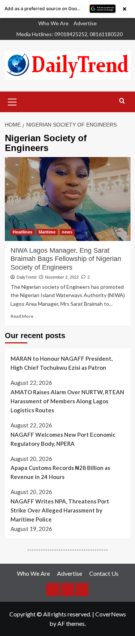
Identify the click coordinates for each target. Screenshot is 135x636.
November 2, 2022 (62, 277)
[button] (12, 101)
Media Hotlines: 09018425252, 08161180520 (69, 34)
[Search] (122, 101)
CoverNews (110, 614)
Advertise (85, 23)
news (67, 232)
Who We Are (53, 23)
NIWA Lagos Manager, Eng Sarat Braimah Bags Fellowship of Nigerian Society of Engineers (65, 259)
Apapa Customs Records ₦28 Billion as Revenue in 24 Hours (60, 472)
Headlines (22, 232)
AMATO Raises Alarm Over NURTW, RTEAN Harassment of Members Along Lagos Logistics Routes (67, 401)
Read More (21, 316)
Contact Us (103, 573)
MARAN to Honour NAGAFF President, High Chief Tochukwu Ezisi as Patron (61, 363)
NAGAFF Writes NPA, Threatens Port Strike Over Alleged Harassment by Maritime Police (59, 510)
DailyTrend (26, 277)
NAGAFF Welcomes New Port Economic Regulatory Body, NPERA (63, 439)
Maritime (47, 232)
